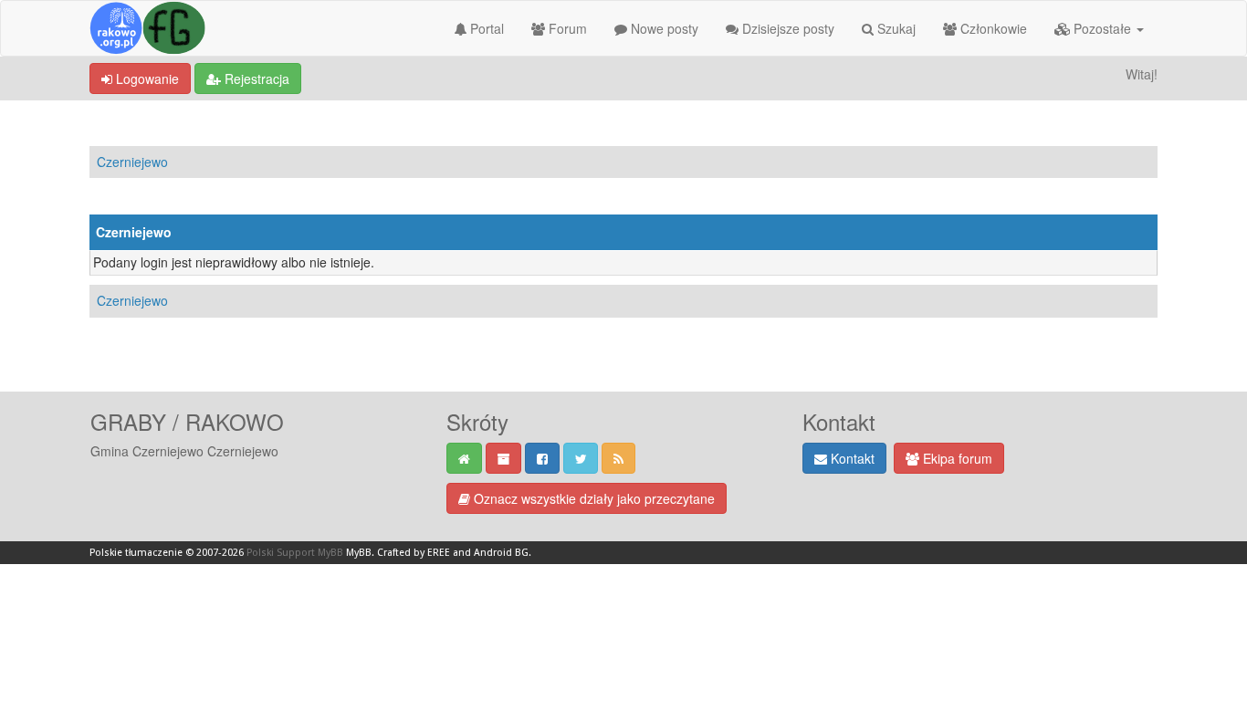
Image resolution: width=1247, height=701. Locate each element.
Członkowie (992, 28)
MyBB (359, 553)
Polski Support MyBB (294, 553)
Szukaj (895, 28)
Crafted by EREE (413, 553)
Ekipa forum (955, 458)
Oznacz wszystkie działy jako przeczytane (592, 498)
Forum (566, 28)
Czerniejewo (132, 161)
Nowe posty (662, 28)
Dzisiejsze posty (786, 28)
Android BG (501, 553)
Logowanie (145, 78)
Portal (485, 28)
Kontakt (851, 458)
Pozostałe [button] (1102, 28)
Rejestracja (255, 78)
